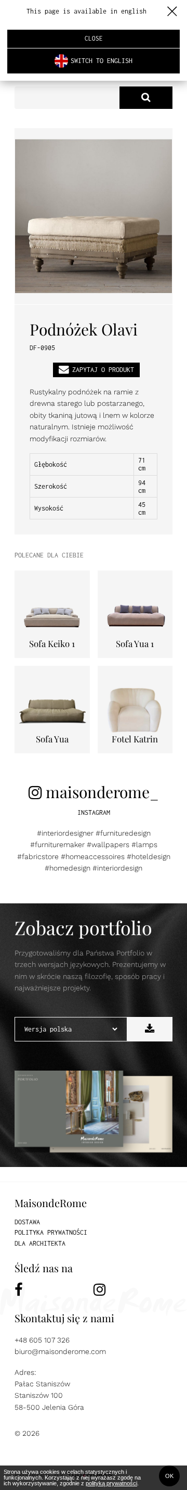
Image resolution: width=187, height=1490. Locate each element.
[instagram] (133, 1290)
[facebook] (54, 1290)
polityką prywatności (111, 1483)
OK (169, 1476)
